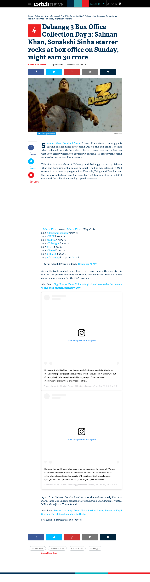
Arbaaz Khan (77, 548)
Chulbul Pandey (67, 386)
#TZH (50, 246)
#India (73, 257)
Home (30, 16)
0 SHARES (33, 153)
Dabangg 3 (95, 548)
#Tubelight (53, 243)
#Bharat (51, 254)
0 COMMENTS (33, 181)
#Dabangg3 (53, 257)
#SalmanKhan (49, 229)
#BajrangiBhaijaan (57, 232)
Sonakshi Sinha (71, 143)
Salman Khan (54, 143)
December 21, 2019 (88, 263)
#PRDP (51, 236)
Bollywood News (42, 16)
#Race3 (51, 250)
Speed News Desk (37, 64)
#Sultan (51, 239)
